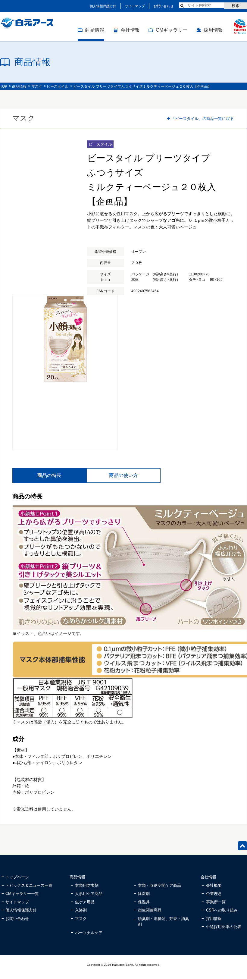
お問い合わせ (164, 6)
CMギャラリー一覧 (22, 893)
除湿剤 (144, 893)
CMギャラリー (171, 30)
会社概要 (214, 885)
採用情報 (213, 30)
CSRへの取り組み (222, 910)
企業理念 (214, 893)
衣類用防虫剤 (86, 885)
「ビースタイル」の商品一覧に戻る (202, 118)
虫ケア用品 (85, 902)
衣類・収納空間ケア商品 (159, 885)
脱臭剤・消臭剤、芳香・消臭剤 (163, 921)
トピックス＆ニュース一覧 (28, 885)
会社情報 (130, 30)
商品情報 (94, 30)
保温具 (144, 902)
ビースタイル (57, 86)
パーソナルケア (88, 932)
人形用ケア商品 (88, 893)
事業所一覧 (216, 902)
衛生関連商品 (149, 910)
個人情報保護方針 (103, 6)
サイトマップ (135, 6)
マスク (36, 86)
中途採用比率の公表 (223, 926)
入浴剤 (81, 910)
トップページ (17, 877)
